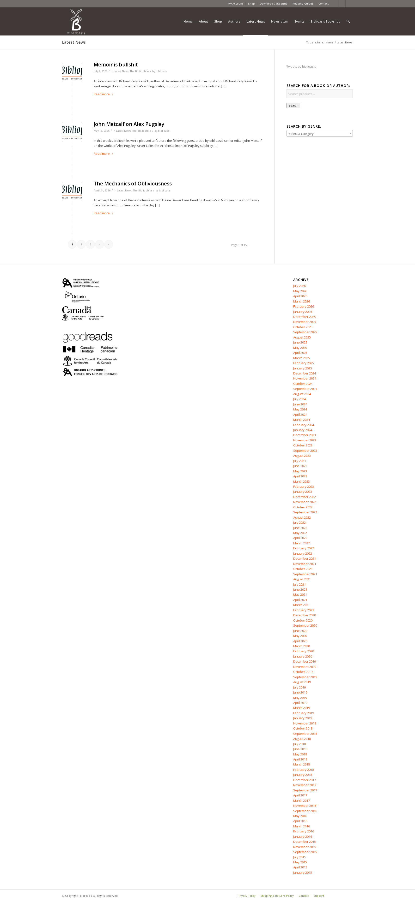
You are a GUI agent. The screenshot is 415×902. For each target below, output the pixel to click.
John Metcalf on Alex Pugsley (129, 124)
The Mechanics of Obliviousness (133, 183)
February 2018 (303, 769)
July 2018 (299, 744)
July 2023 (299, 461)
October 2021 (302, 569)
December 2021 (304, 558)
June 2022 (300, 528)
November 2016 (304, 805)
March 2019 (301, 708)
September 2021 (305, 574)
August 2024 (302, 394)
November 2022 (304, 502)
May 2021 (300, 594)
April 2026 (300, 296)
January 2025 (302, 368)
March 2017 (301, 800)
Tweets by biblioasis (301, 66)
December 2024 (304, 373)
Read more (102, 94)
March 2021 (301, 605)
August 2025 (302, 337)
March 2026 (301, 301)
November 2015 (304, 847)
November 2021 (304, 564)
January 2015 (302, 872)
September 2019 (305, 677)
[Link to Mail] (349, 3)
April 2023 (300, 476)
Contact (323, 3)
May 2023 (300, 471)
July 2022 (299, 522)
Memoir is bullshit (116, 64)
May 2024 (300, 409)
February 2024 (303, 425)
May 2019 (300, 697)
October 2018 (302, 728)
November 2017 (304, 785)
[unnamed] (72, 72)
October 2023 (302, 445)
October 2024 (302, 383)
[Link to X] (341, 3)
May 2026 (300, 291)
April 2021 (300, 600)
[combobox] (320, 133)
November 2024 (304, 378)
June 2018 (300, 749)
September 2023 (305, 450)
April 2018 (300, 759)
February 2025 (303, 363)
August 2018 (302, 738)
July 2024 (299, 399)
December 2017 (304, 780)
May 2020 (300, 636)
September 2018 (305, 733)
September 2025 (305, 332)
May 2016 (300, 816)
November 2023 (304, 440)
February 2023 (303, 486)
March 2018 (301, 764)
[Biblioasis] (76, 21)
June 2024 (300, 404)
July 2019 (299, 687)
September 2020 (305, 625)
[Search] (348, 21)
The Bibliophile (139, 71)
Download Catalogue (273, 3)
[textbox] (320, 133)
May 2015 (300, 862)
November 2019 (304, 667)
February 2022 (303, 548)
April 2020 (300, 641)
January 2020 (302, 656)
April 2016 (300, 821)
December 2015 (304, 841)
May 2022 (300, 533)
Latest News (74, 42)
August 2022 (302, 517)
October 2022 (302, 507)
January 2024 (302, 430)
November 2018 (304, 723)
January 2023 (302, 491)
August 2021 (302, 579)
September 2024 (305, 388)
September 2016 (305, 811)
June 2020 (300, 631)
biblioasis (161, 71)
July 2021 (299, 584)
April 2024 (300, 414)
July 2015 (299, 857)
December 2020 (304, 615)
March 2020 (301, 646)
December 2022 (304, 497)
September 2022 (305, 512)
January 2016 (302, 836)
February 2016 (303, 831)
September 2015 (305, 852)
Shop (251, 3)
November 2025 (304, 322)
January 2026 (302, 311)
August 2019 (302, 682)
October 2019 (302, 672)
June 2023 (300, 466)
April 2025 (300, 352)
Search (293, 105)
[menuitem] (236, 3)
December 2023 (304, 435)
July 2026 (299, 286)
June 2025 (300, 342)
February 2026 (303, 306)
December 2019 (304, 661)
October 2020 (302, 620)
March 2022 (301, 543)
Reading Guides (303, 3)
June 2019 (300, 692)
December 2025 (304, 317)
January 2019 (302, 718)
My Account (235, 3)
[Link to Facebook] (334, 3)
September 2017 (305, 790)
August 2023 (302, 455)
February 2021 (303, 610)
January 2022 (302, 553)
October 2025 (302, 327)
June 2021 (300, 589)
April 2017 (300, 795)
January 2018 (302, 774)
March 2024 (301, 419)
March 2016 (301, 826)
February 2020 (303, 651)
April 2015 (300, 867)
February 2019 (303, 713)
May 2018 (300, 754)
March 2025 (301, 358)
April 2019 (300, 702)
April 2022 (300, 538)
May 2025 (300, 347)
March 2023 (301, 481)
